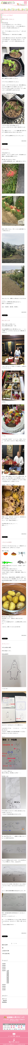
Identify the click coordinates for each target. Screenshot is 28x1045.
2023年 (4, 969)
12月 (8, 970)
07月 (8, 976)
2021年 (4, 984)
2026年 (4, 963)
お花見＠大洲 (5, 950)
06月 (8, 977)
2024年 (4, 967)
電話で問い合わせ (14, 1042)
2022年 (4, 970)
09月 (8, 974)
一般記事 (4, 1000)
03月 (8, 980)
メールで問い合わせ (14, 1036)
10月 (8, 972)
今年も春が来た (6, 953)
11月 (8, 971)
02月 (8, 981)
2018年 (4, 989)
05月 (8, 978)
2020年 (4, 986)
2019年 (4, 988)
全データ (4, 998)
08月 (8, 975)
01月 (8, 983)
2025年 (4, 965)
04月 (8, 979)
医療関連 (4, 1002)
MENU (25, 4)
